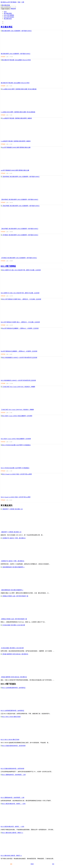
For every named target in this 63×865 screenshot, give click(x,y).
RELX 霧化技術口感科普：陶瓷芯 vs (11, 855)
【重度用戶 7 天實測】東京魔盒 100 (11, 532)
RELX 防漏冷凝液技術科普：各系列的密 (12, 768)
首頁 (5, 11)
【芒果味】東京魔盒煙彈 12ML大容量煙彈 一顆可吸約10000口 (19, 258)
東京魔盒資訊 (8, 18)
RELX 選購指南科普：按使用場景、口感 (12, 797)
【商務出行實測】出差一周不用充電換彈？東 (14, 619)
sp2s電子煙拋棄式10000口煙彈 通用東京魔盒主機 (15, 170)
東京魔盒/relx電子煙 (6, 2)
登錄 (19, 2)
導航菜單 (13, 8)
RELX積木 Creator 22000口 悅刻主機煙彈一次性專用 (16, 438)
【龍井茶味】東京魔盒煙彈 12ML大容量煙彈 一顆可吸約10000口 (19, 199)
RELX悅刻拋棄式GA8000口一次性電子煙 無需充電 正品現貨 (18, 380)
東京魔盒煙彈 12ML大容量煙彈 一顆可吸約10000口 (15, 53)
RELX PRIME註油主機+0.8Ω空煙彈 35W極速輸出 (15, 468)
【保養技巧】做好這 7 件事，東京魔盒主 (12, 561)
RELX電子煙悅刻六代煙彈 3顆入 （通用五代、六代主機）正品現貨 (20, 322)
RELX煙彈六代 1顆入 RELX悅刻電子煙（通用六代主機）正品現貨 (20, 293)
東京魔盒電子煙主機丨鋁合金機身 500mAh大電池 (15, 83)
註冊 (22, 2)
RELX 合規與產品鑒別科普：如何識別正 (12, 710)
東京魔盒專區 (8, 13)
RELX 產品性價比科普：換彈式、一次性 (12, 826)
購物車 (14, 2)
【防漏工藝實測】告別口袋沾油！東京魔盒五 (14, 677)
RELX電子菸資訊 (9, 17)
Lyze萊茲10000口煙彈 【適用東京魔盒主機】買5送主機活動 (18, 112)
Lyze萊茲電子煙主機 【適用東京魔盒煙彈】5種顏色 (16, 141)
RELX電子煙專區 (9, 15)
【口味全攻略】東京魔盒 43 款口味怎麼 (12, 648)
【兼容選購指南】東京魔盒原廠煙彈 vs (12, 590)
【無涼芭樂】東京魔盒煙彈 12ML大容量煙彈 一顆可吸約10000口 (19, 228)
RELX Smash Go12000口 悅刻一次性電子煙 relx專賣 (15, 497)
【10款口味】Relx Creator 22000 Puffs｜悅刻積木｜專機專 (17, 409)
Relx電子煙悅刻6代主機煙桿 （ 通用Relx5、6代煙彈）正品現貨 (19, 351)
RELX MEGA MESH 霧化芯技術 (10, 739)
